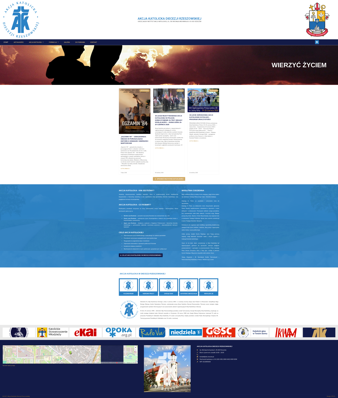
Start (6, 42)
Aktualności (19, 42)
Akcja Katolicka (35, 42)
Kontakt (93, 42)
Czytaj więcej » (125, 168)
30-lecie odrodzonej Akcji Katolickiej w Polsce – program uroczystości (201, 117)
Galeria (67, 42)
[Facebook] (317, 42)
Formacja (53, 42)
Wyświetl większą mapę (9, 365)
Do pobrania (80, 42)
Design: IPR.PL (331, 396)
